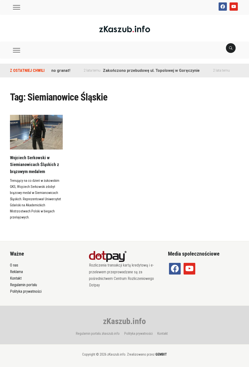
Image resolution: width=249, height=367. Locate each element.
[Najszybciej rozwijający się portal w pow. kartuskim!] (124, 28)
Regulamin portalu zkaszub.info (98, 333)
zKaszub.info (124, 321)
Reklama (16, 271)
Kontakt (16, 278)
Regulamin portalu (23, 285)
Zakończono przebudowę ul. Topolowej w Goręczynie (146, 70)
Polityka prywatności (26, 291)
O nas (14, 265)
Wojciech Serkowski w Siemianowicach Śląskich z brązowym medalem (34, 164)
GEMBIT (161, 354)
